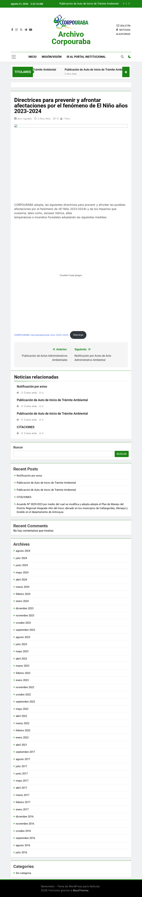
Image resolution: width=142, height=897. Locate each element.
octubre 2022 (23, 694)
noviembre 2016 (25, 823)
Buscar (18, 447)
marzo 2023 (22, 665)
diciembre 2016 (24, 816)
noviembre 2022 (25, 687)
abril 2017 (21, 787)
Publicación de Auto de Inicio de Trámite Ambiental (89, 3)
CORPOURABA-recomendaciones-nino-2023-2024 (41, 334)
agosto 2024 (23, 550)
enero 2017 (22, 809)
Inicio (32, 56)
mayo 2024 (22, 572)
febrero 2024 (23, 594)
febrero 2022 (23, 730)
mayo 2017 (22, 780)
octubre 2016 (23, 831)
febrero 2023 (23, 673)
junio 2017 (22, 773)
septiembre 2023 (25, 629)
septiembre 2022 (25, 701)
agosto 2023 (23, 637)
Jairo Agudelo (25, 118)
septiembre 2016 (25, 838)
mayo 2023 (22, 651)
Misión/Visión (51, 56)
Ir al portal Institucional (86, 56)
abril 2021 (21, 744)
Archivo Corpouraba (71, 38)
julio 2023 (21, 644)
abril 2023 (21, 658)
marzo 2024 (22, 586)
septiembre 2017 (25, 751)
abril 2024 (21, 579)
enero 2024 (22, 601)
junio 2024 (22, 565)
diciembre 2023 (24, 608)
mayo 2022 (22, 708)
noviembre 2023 (25, 615)
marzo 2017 (22, 795)
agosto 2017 (23, 759)
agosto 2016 (23, 845)
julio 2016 (21, 852)
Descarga (78, 334)
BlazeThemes (80, 890)
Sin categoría (23, 873)
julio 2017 (21, 766)
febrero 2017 (23, 802)
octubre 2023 (23, 622)
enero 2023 (22, 680)
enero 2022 (22, 737)
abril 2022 (21, 716)
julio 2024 (21, 558)
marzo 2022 (22, 723)
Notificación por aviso (32, 386)
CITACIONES (25, 427)
